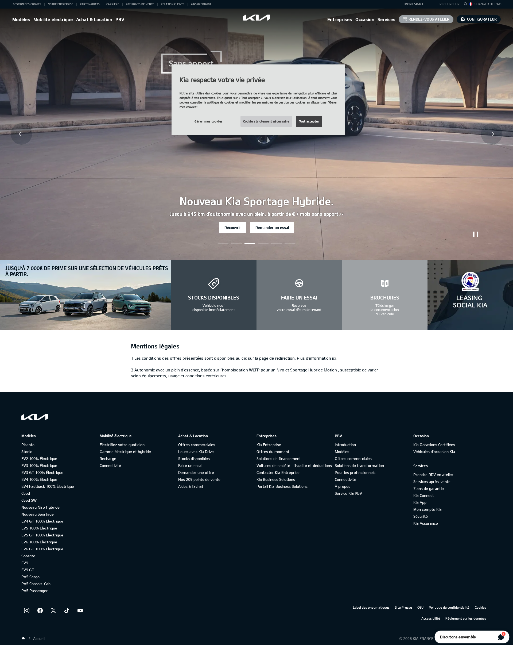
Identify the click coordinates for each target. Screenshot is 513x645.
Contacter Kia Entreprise (278, 472)
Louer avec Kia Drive (196, 451)
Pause (475, 234)
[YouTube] (80, 610)
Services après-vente (431, 481)
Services (386, 19)
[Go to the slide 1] (236, 243)
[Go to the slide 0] (223, 243)
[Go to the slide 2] (249, 243)
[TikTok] (66, 610)
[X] (53, 610)
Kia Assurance (425, 523)
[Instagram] (26, 610)
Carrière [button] (112, 4)
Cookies (480, 607)
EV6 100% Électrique (39, 542)
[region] (258, 99)
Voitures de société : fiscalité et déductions (294, 465)
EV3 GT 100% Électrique (42, 472)
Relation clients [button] (172, 4)
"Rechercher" (467, 5)
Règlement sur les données (465, 618)
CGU (420, 607)
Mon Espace (414, 4)
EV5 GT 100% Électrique (42, 535)
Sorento (28, 556)
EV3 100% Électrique (39, 465)
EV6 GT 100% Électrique (42, 549)
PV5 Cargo (30, 576)
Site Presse (403, 607)
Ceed (25, 493)
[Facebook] (40, 610)
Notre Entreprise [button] (60, 4)
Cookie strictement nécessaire (266, 121)
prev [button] (21, 134)
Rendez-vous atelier (429, 19)
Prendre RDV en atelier (433, 474)
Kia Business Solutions (275, 479)
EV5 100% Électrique (39, 528)
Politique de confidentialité (449, 607)
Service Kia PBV (348, 493)
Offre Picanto (239, 227)
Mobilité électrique (53, 19)
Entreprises (339, 19)
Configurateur (482, 19)
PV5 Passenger (34, 590)
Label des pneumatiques (371, 607)
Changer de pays (488, 4)
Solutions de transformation (359, 465)
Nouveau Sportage (37, 514)
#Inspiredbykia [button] (201, 4)
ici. (334, 358)
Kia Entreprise (268, 444)
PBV (119, 19)
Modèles (21, 19)
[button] (447, 4)
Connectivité (110, 465)
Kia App (419, 502)
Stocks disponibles (194, 458)
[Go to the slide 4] (276, 243)
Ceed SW (29, 500)
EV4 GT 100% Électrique (42, 521)
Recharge (108, 458)
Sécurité (420, 516)
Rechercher (450, 4)
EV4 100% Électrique (39, 479)
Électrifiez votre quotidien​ (122, 444)
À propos (342, 486)
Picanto (27, 444)
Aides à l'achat (190, 486)
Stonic (26, 451)
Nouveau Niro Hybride (40, 507)
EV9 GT (27, 569)
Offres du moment (272, 451)
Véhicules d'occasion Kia (434, 451)
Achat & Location (94, 19)
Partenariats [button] (90, 4)
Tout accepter (309, 121)
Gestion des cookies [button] (27, 4)
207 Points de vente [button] (140, 4)
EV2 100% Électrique (39, 458)
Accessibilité (430, 618)
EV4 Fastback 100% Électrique (47, 486)
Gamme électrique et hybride (125, 451)
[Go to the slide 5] (290, 243)
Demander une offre (196, 472)
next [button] (491, 134)
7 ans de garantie (428, 488)
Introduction (345, 444)
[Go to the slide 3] (263, 243)
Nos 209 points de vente (199, 479)
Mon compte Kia (427, 509)
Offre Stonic (275, 227)
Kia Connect (423, 495)
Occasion (364, 19)
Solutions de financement (278, 458)
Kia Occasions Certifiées (434, 444)
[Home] (23, 638)
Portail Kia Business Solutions (282, 486)
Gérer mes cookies (209, 121)
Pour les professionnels (355, 472)
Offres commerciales (196, 444)
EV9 (24, 562)
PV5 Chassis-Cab (35, 583)
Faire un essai (190, 465)
